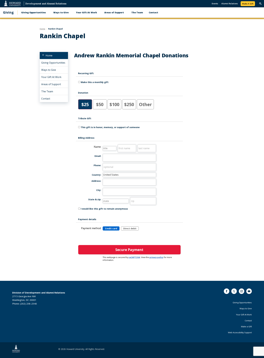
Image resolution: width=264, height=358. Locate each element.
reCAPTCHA (134, 257)
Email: (98, 156)
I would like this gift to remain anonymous (104, 208)
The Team (137, 12)
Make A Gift (247, 3)
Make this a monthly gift (94, 82)
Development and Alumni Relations (45, 4)
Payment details (87, 219)
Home (49, 55)
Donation (83, 92)
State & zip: (94, 199)
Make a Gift (246, 326)
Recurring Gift (86, 73)
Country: (96, 174)
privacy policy (156, 257)
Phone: (97, 165)
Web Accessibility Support (240, 332)
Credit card (111, 228)
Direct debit (129, 228)
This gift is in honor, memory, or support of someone (110, 127)
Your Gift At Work (86, 12)
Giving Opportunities (33, 12)
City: (98, 190)
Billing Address (86, 137)
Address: (96, 180)
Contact (153, 12)
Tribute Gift (84, 118)
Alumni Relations (229, 3)
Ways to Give (61, 12)
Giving (8, 12)
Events (215, 3)
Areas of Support (114, 12)
